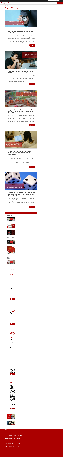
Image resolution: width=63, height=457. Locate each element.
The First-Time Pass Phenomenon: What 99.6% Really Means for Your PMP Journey (21, 72)
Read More (32, 45)
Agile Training (19, 0)
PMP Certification (10, 0)
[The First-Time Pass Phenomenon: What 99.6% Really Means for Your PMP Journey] (21, 60)
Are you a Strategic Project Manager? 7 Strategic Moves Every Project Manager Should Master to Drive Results (20, 111)
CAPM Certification (15, 0)
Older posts (21, 213)
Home (6, 0)
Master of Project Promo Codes (9, 449)
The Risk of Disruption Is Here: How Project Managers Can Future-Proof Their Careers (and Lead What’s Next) (21, 194)
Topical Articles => (3, 0)
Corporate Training (24, 0)
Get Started (60, 2)
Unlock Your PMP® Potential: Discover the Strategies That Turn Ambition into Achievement (21, 152)
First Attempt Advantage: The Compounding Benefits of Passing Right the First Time (20, 31)
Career (35, 0)
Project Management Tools (30, 0)
